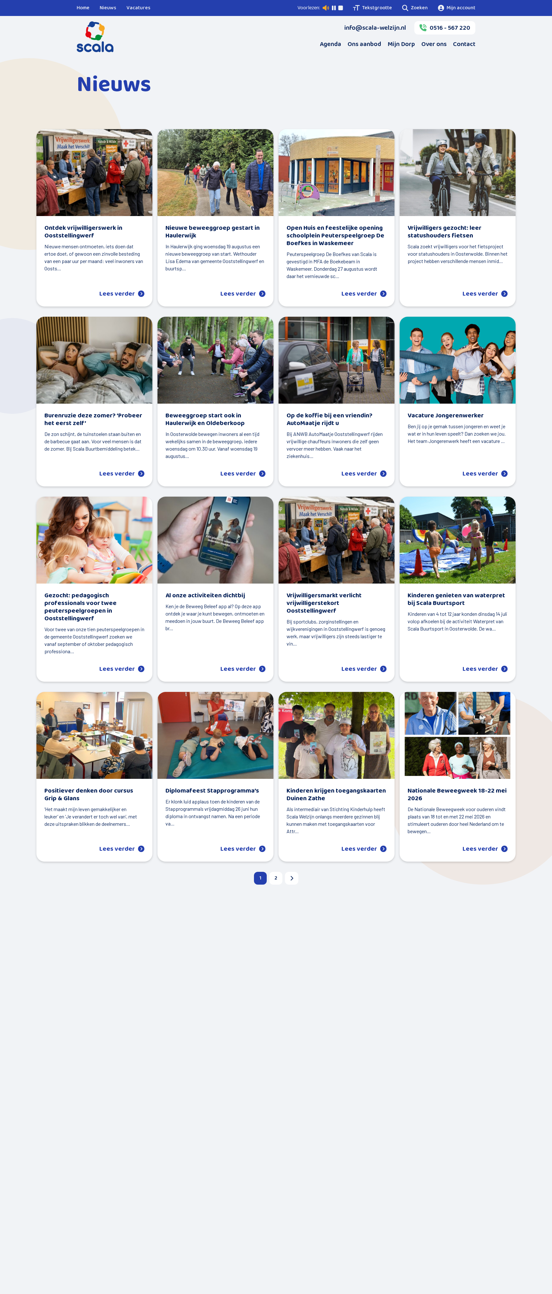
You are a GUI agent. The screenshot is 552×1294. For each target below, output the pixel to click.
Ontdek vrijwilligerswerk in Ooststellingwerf (83, 232)
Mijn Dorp (401, 44)
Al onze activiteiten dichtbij (205, 595)
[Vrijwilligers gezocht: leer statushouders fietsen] (458, 172)
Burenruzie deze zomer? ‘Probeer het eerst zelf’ (93, 419)
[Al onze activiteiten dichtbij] (215, 540)
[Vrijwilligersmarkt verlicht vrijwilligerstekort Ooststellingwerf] (337, 540)
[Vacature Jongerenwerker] (458, 360)
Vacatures (138, 8)
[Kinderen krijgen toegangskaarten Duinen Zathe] (337, 735)
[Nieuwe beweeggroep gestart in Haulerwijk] (215, 172)
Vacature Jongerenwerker (446, 415)
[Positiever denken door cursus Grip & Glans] (94, 735)
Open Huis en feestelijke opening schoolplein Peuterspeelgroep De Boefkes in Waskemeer (335, 235)
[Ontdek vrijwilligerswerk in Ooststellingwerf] (94, 172)
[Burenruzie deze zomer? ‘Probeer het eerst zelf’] (94, 360)
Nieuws (108, 8)
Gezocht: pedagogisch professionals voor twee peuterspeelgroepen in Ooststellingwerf (80, 607)
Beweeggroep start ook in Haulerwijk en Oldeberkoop (205, 419)
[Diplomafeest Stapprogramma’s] (215, 735)
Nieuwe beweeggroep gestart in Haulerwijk (212, 232)
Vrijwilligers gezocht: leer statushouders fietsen (444, 232)
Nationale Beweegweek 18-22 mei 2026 (457, 794)
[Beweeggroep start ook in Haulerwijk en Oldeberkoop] (215, 360)
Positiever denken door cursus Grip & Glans (88, 794)
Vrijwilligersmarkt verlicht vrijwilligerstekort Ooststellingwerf (324, 603)
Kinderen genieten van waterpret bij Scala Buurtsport (456, 599)
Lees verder (117, 293)
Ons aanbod (364, 44)
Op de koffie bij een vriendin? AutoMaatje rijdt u (329, 419)
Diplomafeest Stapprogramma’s (212, 791)
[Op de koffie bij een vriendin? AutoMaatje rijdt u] (337, 360)
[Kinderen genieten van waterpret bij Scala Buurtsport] (458, 540)
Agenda (330, 44)
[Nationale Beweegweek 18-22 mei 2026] (458, 735)
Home (83, 8)
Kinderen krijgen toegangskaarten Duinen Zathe (336, 794)
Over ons (434, 44)
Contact (464, 44)
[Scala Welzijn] (95, 36)
